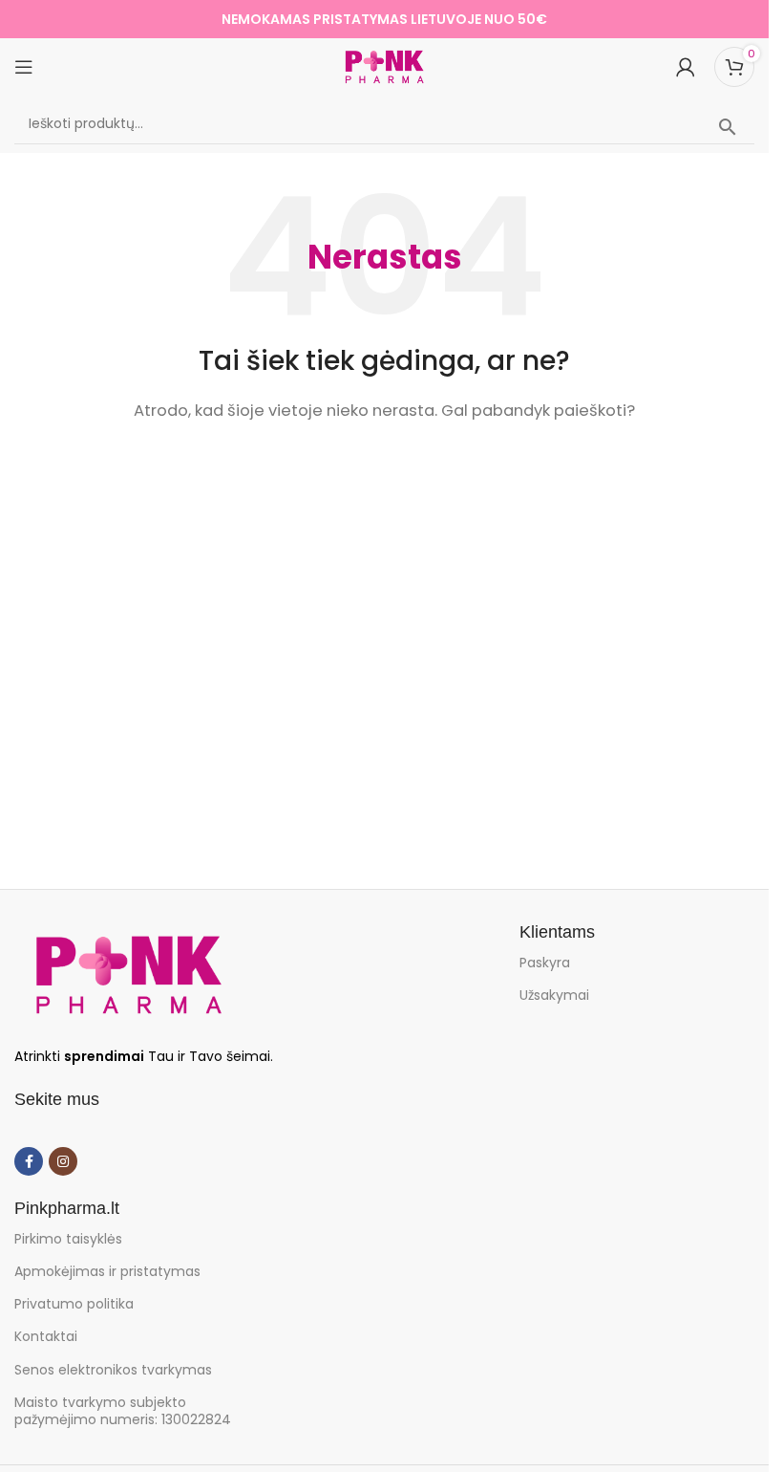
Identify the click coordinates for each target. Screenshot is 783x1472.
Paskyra (544, 962)
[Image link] (128, 973)
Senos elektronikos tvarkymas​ (113, 1369)
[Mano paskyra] (686, 67)
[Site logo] (385, 65)
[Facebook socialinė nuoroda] (28, 1161)
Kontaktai (45, 1336)
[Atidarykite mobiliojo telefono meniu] (24, 67)
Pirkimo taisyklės (68, 1238)
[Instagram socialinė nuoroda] (63, 1161)
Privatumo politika (74, 1303)
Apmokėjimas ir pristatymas (107, 1271)
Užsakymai (554, 995)
